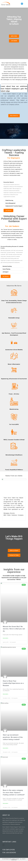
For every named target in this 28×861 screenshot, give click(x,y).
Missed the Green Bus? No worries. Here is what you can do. (14, 629)
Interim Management (10, 203)
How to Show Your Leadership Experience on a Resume (13, 683)
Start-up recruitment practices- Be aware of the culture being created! (13, 737)
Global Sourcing (9, 200)
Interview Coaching (7, 266)
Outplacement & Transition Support (13, 206)
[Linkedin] (3, 837)
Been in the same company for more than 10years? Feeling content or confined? (14, 792)
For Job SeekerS (9, 852)
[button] (26, 4)
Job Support (5, 271)
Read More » (5, 638)
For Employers (8, 850)
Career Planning (6, 269)
